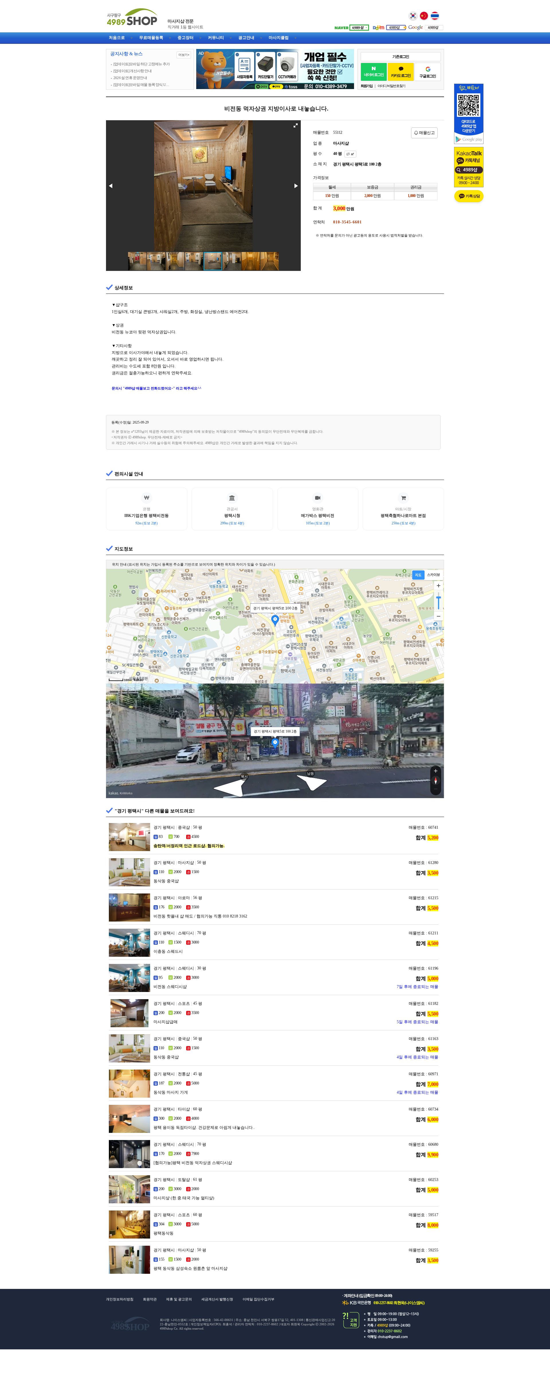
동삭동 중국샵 (166, 881)
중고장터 (186, 38)
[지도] (418, 575)
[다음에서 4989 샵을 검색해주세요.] (388, 25)
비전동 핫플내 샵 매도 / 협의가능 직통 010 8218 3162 (200, 916)
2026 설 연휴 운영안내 (130, 78)
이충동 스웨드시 (168, 951)
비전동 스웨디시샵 (170, 987)
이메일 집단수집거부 (258, 1299)
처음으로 (117, 38)
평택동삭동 (164, 1233)
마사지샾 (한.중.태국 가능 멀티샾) (184, 1198)
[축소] (438, 616)
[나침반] (435, 780)
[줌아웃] (435, 790)
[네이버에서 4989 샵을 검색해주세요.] (351, 25)
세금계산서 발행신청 (217, 1299)
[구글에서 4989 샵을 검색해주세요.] (425, 25)
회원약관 (150, 1299)
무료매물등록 (151, 38)
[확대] (438, 585)
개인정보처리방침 (119, 1299)
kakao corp (113, 793)
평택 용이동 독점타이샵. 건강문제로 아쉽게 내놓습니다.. (204, 1127)
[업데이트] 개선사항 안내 (132, 71)
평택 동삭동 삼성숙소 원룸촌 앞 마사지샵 (190, 1268)
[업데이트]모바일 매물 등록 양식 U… (141, 85)
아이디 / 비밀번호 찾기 (391, 86)
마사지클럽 (279, 38)
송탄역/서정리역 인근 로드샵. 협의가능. (189, 846)
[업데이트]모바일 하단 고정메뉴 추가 (141, 64)
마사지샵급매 (166, 1022)
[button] (295, 125)
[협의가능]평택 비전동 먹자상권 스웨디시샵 (193, 1163)
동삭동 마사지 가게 (171, 1092)
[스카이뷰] (434, 575)
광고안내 (246, 38)
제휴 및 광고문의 (179, 1299)
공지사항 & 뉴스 (149, 53)
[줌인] (435, 770)
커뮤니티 (216, 38)
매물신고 (426, 133)
